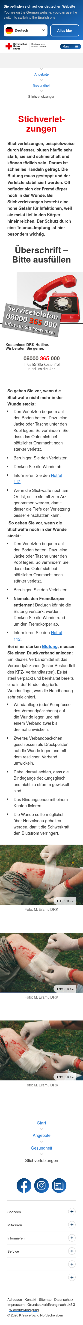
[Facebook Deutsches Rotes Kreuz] (24, 1185)
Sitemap (45, 1299)
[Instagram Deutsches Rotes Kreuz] (41, 1185)
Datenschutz (63, 1299)
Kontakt (30, 1299)
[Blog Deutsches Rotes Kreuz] (59, 1185)
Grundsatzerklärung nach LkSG (51, 1304)
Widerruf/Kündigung (24, 1309)
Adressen (14, 1299)
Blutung (50, 646)
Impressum (16, 1304)
